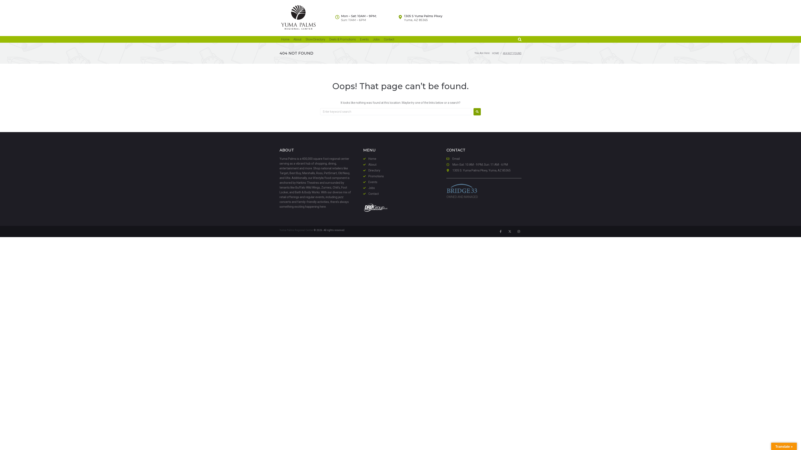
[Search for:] (395, 111)
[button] (519, 39)
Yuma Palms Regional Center (296, 230)
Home (495, 53)
